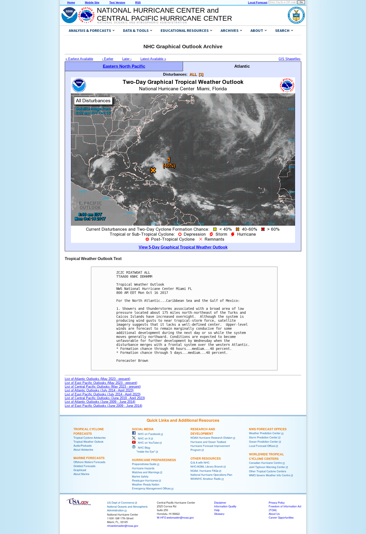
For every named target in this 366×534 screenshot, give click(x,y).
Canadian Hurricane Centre (265, 463)
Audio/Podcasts (82, 445)
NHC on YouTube (147, 442)
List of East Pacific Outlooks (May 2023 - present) (101, 383)
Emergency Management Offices (151, 488)
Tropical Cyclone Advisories (89, 437)
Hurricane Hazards (143, 468)
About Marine (81, 474)
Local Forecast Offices (262, 446)
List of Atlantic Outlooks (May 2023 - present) (97, 379)
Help (217, 510)
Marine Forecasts (89, 458)
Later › (126, 59)
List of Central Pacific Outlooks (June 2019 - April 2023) (105, 398)
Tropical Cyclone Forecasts (88, 431)
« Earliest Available (79, 59)
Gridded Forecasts (84, 466)
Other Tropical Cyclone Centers (267, 471)
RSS (138, 2)
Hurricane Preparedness (154, 460)
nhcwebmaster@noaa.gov (122, 526)
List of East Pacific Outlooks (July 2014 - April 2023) (102, 394)
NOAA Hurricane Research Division (211, 437)
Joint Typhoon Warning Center (267, 467)
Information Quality (225, 506)
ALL (193, 74)
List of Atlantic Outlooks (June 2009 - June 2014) (100, 402)
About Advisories (83, 449)
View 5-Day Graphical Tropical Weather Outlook (183, 247)
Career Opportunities (281, 517)
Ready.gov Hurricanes (145, 480)
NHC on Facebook (148, 434)
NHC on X (143, 438)
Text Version (117, 2)
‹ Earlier (107, 59)
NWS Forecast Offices (268, 429)
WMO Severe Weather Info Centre (269, 475)
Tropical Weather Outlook (88, 441)
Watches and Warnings (145, 472)
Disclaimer (220, 502)
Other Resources (205, 458)
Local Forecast (257, 2)
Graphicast (79, 470)
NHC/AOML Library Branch (206, 466)
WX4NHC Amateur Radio (205, 479)
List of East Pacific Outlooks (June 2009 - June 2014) (103, 406)
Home (71, 2)
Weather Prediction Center (265, 433)
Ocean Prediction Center (263, 441)
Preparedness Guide (144, 464)
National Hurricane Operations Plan (211, 475)
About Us (274, 514)
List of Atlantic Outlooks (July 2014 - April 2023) (99, 390)
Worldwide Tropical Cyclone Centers (266, 456)
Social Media (143, 429)
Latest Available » (153, 59)
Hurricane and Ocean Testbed (208, 442)
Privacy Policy (277, 502)
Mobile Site (92, 2)
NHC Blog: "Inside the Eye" (143, 449)
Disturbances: (175, 74)
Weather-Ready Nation (145, 484)
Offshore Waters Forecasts (89, 462)
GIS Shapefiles (290, 59)
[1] (201, 74)
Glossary (219, 514)
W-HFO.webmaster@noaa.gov (175, 517)
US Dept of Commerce (120, 502)
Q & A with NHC (200, 462)
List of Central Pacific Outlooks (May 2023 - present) (103, 386)
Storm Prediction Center (263, 437)
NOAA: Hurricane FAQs (204, 471)
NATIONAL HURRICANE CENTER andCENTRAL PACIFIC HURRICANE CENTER (164, 14)
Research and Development (202, 431)
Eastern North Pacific (124, 66)
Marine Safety (140, 476)
